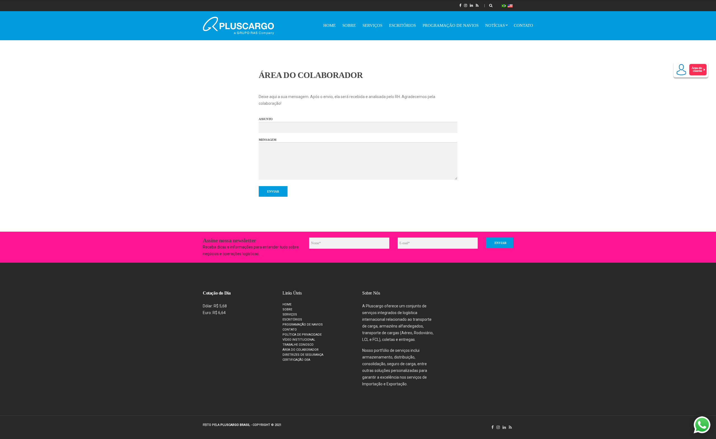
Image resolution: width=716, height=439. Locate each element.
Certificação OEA (296, 360)
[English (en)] (510, 5)
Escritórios (402, 25)
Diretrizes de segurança (302, 355)
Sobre (349, 25)
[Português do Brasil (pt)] (504, 5)
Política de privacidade (302, 334)
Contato (523, 25)
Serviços (372, 25)
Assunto (266, 119)
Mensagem (267, 139)
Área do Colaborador (300, 350)
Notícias (495, 25)
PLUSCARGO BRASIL (235, 425)
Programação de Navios (451, 25)
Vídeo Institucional (298, 339)
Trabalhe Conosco (298, 345)
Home (329, 25)
